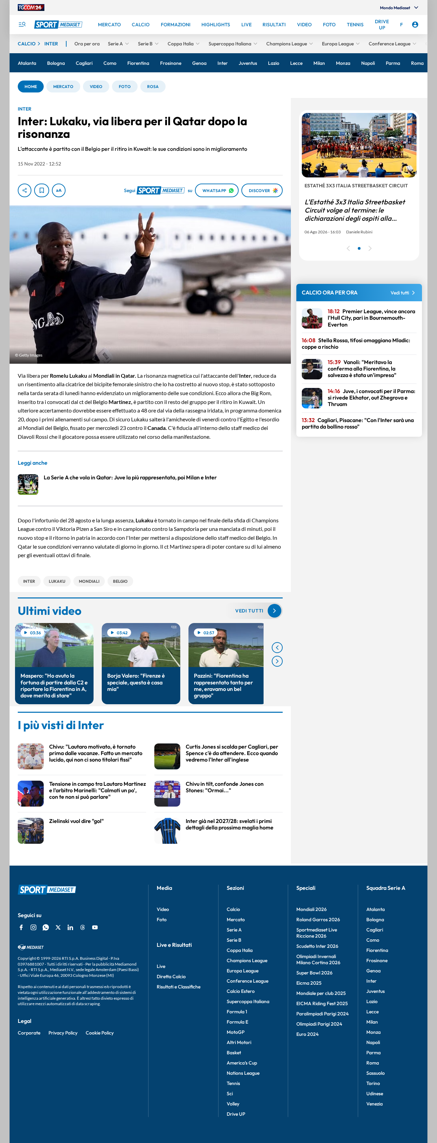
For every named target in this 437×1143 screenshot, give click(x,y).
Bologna (375, 919)
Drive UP (236, 1114)
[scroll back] (277, 647)
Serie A (234, 930)
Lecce (372, 1012)
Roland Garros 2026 (318, 919)
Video (163, 909)
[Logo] (59, 24)
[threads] (82, 927)
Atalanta (375, 909)
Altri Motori (239, 1042)
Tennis (233, 1083)
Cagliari (374, 930)
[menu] (22, 24)
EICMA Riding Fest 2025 (322, 1003)
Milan (372, 1022)
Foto (162, 919)
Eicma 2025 (309, 983)
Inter (371, 981)
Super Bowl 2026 (314, 973)
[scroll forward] (277, 661)
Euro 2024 (307, 1034)
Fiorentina (377, 950)
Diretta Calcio (171, 976)
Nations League (243, 1073)
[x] (58, 927)
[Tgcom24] (31, 7)
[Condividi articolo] (24, 190)
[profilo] (415, 24)
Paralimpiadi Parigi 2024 (322, 1014)
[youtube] (94, 927)
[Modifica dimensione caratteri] (59, 190)
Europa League (242, 971)
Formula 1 (237, 1012)
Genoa (373, 971)
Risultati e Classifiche (178, 987)
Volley (233, 1104)
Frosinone (376, 960)
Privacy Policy (62, 1033)
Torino (373, 1083)
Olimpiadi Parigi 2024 (319, 1024)
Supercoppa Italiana (248, 1001)
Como (372, 940)
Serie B (234, 940)
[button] (31, 86)
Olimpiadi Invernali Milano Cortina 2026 (318, 959)
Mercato (236, 919)
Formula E (237, 1022)
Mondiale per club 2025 (321, 993)
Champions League (247, 960)
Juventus (375, 991)
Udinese (374, 1093)
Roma (372, 1063)
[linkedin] (70, 927)
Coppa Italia (240, 950)
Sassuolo (375, 1073)
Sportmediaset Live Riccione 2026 (316, 933)
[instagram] (33, 927)
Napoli (373, 1042)
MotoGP (235, 1032)
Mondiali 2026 (311, 909)
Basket (234, 1053)
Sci (230, 1093)
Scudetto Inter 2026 (317, 946)
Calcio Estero (241, 991)
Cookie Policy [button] (100, 1033)
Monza (373, 1032)
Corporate (29, 1033)
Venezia (374, 1104)
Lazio (372, 1001)
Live (161, 966)
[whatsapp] (45, 927)
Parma (373, 1053)
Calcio (233, 909)
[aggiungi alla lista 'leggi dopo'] (41, 190)
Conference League (247, 981)
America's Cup (242, 1063)
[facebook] (21, 927)
